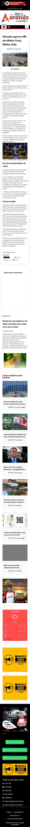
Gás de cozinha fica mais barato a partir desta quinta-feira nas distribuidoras (15, 403)
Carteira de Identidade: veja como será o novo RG (14, 534)
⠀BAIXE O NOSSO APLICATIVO (13, 801)
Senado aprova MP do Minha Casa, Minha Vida (14, 40)
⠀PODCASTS (8, 790)
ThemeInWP (15, 825)
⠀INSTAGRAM (8, 794)
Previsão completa (8, 639)
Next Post (5, 316)
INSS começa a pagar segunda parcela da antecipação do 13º (12, 566)
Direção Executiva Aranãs (16, 758)
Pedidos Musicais (16, 742)
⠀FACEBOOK (8, 798)
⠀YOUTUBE (7, 787)
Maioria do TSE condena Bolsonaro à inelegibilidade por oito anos (14, 468)
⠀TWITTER (7, 783)
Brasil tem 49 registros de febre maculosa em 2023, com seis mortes (14, 324)
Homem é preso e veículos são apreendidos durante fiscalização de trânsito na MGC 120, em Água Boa (14, 501)
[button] (25, 709)
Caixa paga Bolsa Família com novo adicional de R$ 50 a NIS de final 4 (15, 435)
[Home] (3, 26)
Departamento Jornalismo (16, 750)
